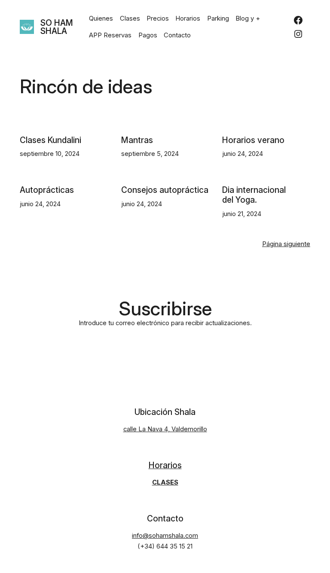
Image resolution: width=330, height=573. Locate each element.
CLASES (165, 482)
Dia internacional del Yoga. (254, 195)
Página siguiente (286, 244)
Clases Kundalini (50, 140)
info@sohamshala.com (165, 535)
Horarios (165, 465)
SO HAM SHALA (56, 27)
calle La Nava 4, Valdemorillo (165, 429)
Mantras (137, 140)
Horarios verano (253, 140)
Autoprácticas (47, 190)
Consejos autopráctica (164, 190)
